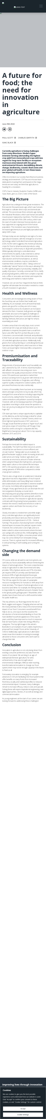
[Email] (4, 129)
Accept (23, 1109)
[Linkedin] (10, 129)
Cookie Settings (23, 1115)
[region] (23, 1103)
